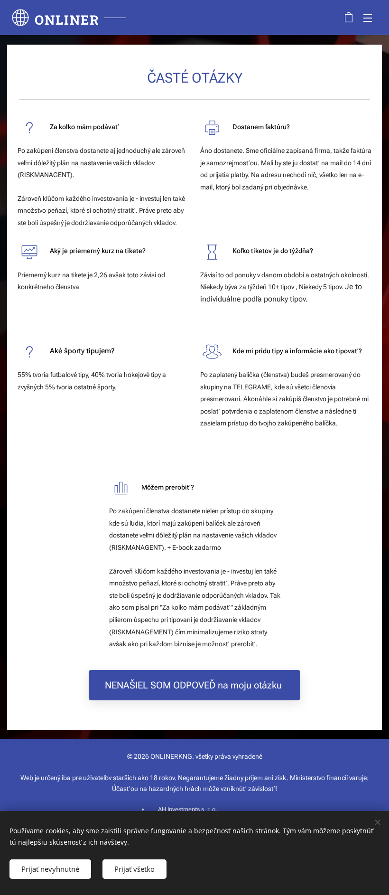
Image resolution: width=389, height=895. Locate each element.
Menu (367, 17)
